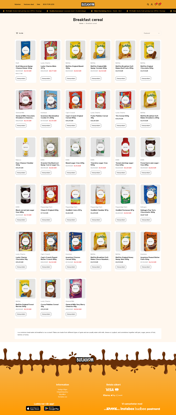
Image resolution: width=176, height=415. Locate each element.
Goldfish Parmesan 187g (125, 210)
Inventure (44, 113)
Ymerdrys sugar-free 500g (99, 164)
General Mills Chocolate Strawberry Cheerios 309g (25, 117)
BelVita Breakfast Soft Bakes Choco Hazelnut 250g (99, 258)
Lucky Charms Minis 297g (48, 67)
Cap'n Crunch (70, 113)
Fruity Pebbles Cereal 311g (99, 117)
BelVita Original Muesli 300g (74, 67)
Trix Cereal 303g (122, 116)
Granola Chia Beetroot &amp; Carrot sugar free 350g (50, 164)
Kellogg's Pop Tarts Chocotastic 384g (148, 211)
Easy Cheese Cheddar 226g (24, 164)
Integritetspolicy (62, 392)
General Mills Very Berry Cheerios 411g (75, 305)
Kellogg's (144, 207)
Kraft (17, 63)
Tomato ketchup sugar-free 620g (125, 164)
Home (81, 23)
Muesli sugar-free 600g (75, 163)
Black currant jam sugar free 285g (25, 211)
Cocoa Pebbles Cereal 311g (49, 305)
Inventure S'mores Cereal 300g (73, 258)
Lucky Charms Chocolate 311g (22, 258)
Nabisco (18, 160)
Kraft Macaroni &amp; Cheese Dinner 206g (24, 67)
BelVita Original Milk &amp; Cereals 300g (99, 67)
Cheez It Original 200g (49, 210)
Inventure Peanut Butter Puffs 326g (150, 258)
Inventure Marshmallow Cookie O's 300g (50, 117)
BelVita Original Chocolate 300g (147, 67)
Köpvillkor (62, 394)
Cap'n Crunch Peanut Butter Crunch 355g (49, 258)
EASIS (42, 160)
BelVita (68, 63)
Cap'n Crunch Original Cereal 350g (74, 117)
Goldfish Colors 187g (74, 210)
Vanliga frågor (62, 389)
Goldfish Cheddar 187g (99, 210)
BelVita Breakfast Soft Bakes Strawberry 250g (150, 117)
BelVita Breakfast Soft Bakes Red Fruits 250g (124, 67)
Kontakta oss (62, 397)
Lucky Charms (45, 63)
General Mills (20, 113)
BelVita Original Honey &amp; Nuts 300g (124, 258)
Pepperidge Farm (46, 207)
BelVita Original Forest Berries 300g (25, 305)
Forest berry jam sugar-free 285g (150, 164)
